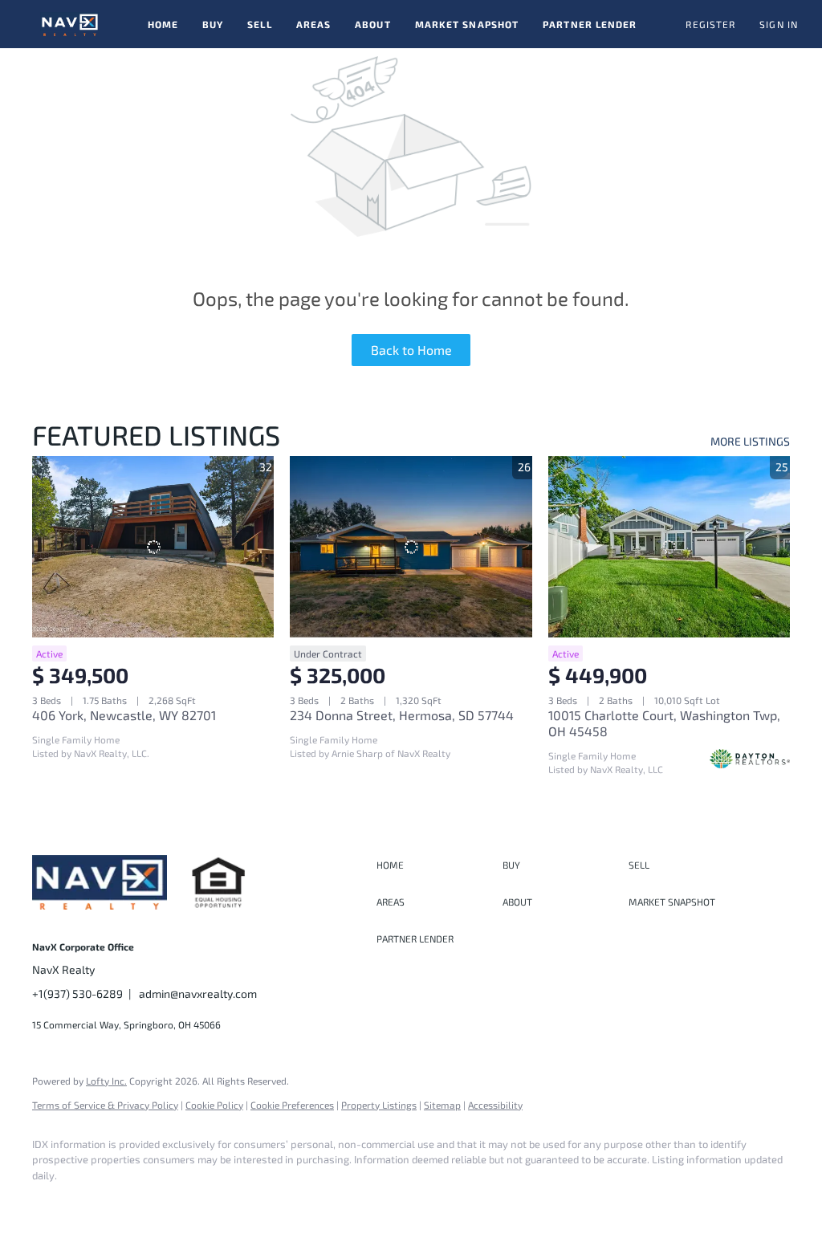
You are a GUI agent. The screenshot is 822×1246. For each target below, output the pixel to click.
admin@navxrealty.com (198, 993)
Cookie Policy (214, 1104)
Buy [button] (212, 24)
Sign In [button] (778, 24)
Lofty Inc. (106, 1080)
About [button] (373, 24)
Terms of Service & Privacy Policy (105, 1104)
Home (163, 24)
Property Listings (379, 1104)
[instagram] (98, 1202)
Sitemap (442, 1104)
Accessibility (495, 1104)
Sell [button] (259, 24)
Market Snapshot (467, 24)
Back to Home (411, 349)
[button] (70, 24)
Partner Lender (590, 24)
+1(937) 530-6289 (77, 993)
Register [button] (710, 24)
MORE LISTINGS (750, 441)
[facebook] (51, 1202)
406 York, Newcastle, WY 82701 (124, 715)
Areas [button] (314, 24)
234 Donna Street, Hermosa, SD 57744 (402, 715)
